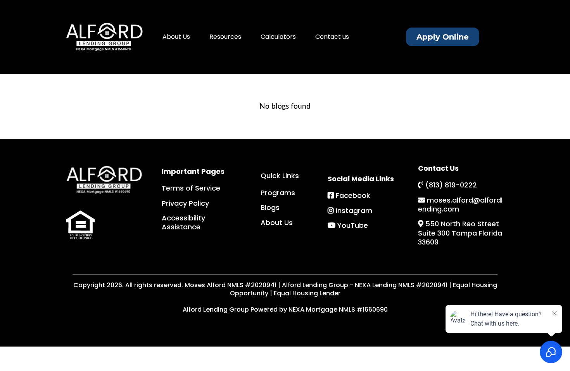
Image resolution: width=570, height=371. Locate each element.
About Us (176, 36)
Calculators (278, 36)
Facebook (353, 195)
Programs (278, 193)
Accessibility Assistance (183, 222)
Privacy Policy (185, 203)
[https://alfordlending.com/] (104, 36)
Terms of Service (191, 188)
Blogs (270, 207)
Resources (225, 36)
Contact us (332, 36)
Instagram (354, 210)
